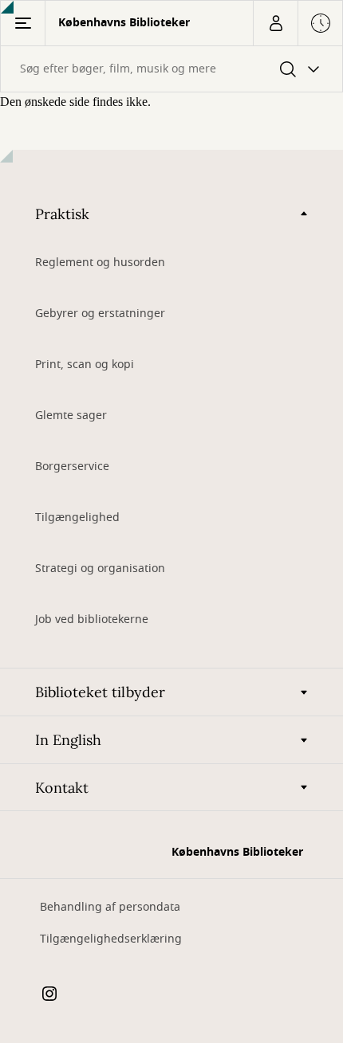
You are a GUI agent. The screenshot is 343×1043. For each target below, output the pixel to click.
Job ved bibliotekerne (91, 619)
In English (68, 740)
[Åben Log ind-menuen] (275, 23)
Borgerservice (72, 466)
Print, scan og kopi (84, 364)
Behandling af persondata (110, 907)
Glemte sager (71, 415)
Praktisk (62, 214)
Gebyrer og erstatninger (100, 313)
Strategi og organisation (100, 568)
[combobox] (171, 69)
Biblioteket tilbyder (100, 692)
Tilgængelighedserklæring (111, 939)
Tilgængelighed (77, 517)
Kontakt (62, 787)
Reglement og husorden (100, 262)
